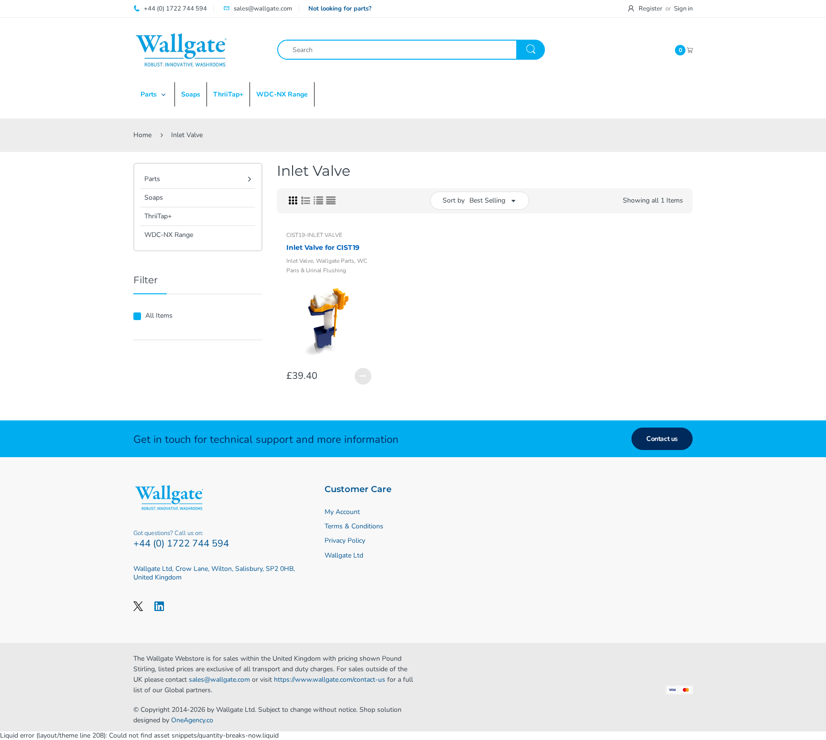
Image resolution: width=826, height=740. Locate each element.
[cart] (690, 50)
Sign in (683, 8)
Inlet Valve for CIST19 (322, 247)
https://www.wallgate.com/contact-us (329, 679)
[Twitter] (138, 605)
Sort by (454, 200)
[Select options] (363, 376)
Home (142, 134)
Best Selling (487, 200)
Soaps (153, 197)
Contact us (662, 438)
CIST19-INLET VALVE (314, 235)
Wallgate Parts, (336, 261)
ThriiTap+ (158, 216)
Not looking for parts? (339, 8)
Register (650, 8)
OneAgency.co (192, 720)
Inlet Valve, (300, 261)
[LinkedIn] (159, 605)
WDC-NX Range (168, 234)
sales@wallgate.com (219, 679)
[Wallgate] (181, 49)
